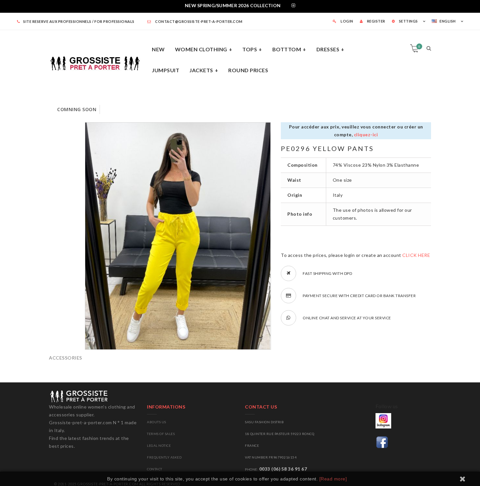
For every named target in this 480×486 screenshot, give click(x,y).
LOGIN (346, 21)
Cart (419, 46)
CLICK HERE (416, 255)
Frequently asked (164, 457)
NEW (158, 49)
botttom (286, 49)
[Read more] (333, 478)
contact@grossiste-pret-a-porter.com (198, 21)
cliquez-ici (366, 134)
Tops (249, 49)
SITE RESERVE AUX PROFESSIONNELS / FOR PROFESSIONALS (79, 21)
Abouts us (156, 422)
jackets (201, 70)
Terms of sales (161, 434)
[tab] (240, 6)
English (448, 21)
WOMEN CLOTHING (201, 49)
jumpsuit (165, 70)
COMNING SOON (76, 109)
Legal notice (159, 445)
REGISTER (375, 21)
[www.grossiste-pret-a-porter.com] (98, 62)
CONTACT (154, 469)
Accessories (65, 357)
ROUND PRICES (248, 70)
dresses (328, 49)
